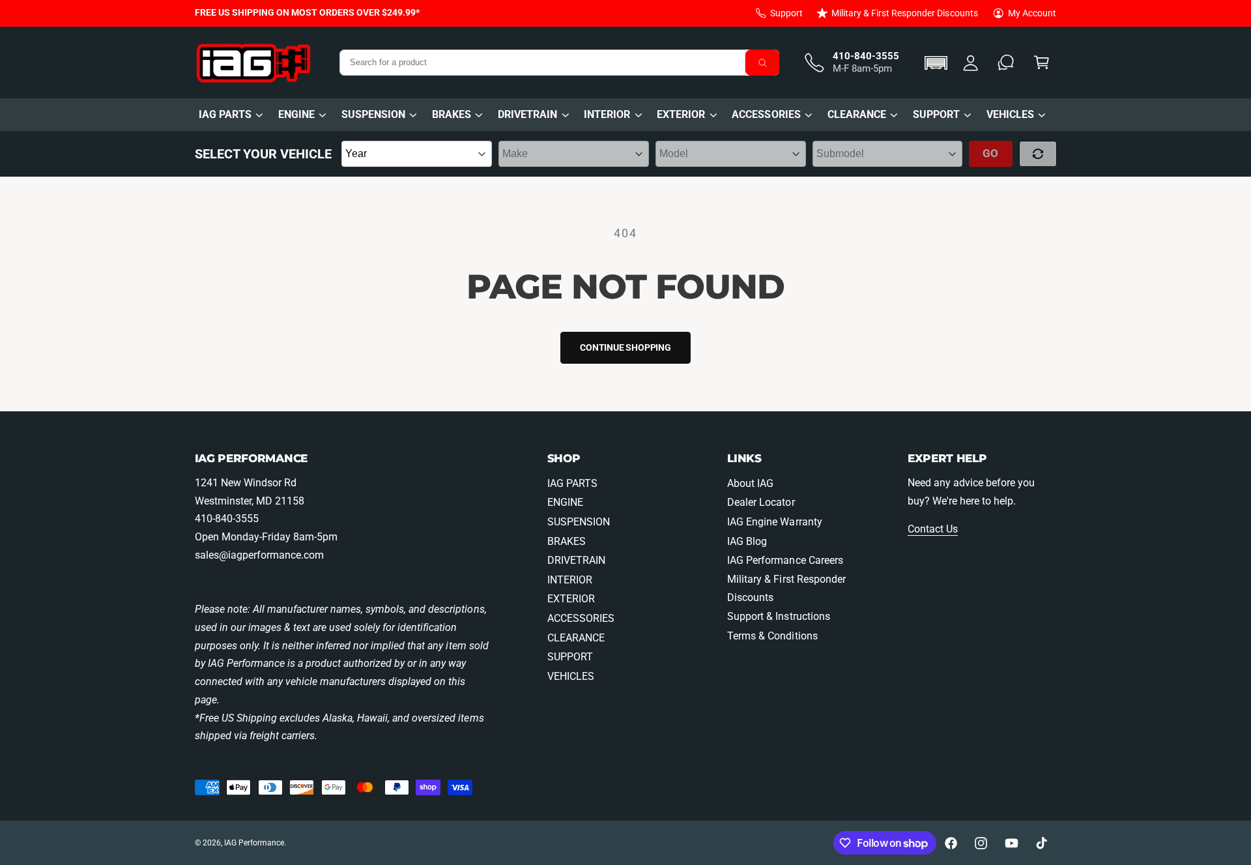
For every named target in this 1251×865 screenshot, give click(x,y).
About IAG (750, 483)
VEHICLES (1010, 114)
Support (786, 13)
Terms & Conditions (772, 636)
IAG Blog (747, 541)
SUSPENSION (373, 114)
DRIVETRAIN (527, 114)
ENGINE (296, 114)
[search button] (762, 63)
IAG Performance (254, 842)
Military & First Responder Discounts (904, 13)
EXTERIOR (681, 114)
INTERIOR (607, 114)
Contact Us (933, 529)
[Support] (1006, 63)
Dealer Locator (760, 502)
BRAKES (451, 114)
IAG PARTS (225, 114)
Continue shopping (625, 347)
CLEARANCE (856, 114)
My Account (1032, 13)
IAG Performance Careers (784, 560)
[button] (938, 62)
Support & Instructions (778, 616)
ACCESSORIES (766, 114)
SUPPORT (936, 114)
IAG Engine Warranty (774, 522)
